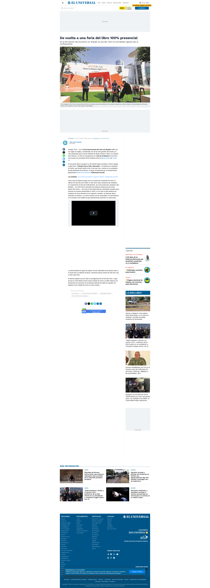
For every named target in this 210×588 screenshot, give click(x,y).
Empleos (94, 524)
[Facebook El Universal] (111, 554)
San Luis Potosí (111, 528)
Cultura (70, 138)
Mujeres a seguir (66, 523)
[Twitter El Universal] (114, 554)
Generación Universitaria (95, 529)
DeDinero (94, 536)
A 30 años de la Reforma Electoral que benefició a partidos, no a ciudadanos (134, 260)
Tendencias (64, 558)
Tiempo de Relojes (82, 530)
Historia (126, 579)
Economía (64, 548)
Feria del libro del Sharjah (89, 293)
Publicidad (108, 579)
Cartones (63, 546)
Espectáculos (65, 552)
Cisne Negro (80, 532)
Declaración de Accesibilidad (138, 579)
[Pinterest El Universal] (111, 558)
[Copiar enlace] (64, 162)
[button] (142, 8)
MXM (99, 2)
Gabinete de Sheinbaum (64, 531)
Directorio (67, 579)
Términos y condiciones (101, 581)
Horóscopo (95, 544)
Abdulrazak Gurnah (105, 293)
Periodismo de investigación (65, 525)
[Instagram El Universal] (108, 558)
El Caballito (130, 267)
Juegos (94, 540)
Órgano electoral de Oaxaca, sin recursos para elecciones (134, 282)
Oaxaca (109, 521)
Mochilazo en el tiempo (134, 254)
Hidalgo (109, 524)
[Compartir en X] (64, 152)
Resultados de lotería (96, 547)
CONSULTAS (125, 2)
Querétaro (110, 526)
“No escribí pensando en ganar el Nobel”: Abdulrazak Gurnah (98, 177)
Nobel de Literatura (83, 172)
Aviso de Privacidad (117, 579)
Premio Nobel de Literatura (80, 296)
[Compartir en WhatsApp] (64, 155)
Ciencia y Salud (65, 560)
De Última (79, 524)
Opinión (129, 250)
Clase (78, 519)
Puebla (109, 523)
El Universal (75, 293)
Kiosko (128, 277)
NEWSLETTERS (117, 2)
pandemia (106, 158)
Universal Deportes (66, 550)
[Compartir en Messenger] (64, 158)
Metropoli (64, 538)
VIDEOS (103, 2)
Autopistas (80, 528)
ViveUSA (94, 538)
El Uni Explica (65, 528)
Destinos (79, 526)
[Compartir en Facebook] (64, 149)
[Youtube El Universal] (117, 554)
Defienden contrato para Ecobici (134, 271)
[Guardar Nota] (64, 165)
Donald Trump (65, 536)
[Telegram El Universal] (108, 554)
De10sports (95, 534)
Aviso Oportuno (96, 523)
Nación (63, 519)
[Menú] (63, 3)
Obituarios (95, 526)
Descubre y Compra (98, 519)
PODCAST (109, 2)
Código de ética (92, 579)
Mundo (63, 534)
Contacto (112, 581)
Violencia (100, 579)
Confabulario (65, 556)
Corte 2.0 (64, 521)
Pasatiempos (96, 542)
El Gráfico (95, 532)
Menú (62, 566)
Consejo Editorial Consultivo (79, 579)
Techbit (63, 564)
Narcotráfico (64, 542)
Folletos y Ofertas (97, 521)
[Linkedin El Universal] (114, 558)
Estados (63, 540)
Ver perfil (72, 143)
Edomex (109, 519)
